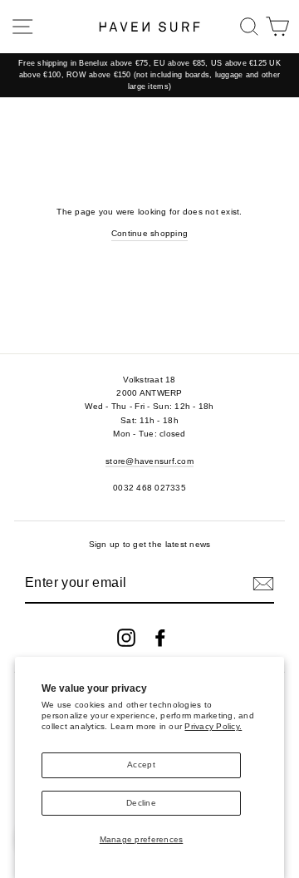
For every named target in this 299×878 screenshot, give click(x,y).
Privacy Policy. (213, 726)
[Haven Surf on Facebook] (160, 638)
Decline (141, 802)
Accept (141, 764)
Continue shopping (149, 233)
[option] (149, 75)
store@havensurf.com (149, 461)
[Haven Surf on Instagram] (126, 638)
